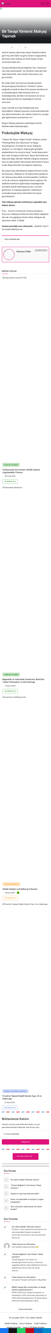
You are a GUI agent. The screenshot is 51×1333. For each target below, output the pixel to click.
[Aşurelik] (6, 3)
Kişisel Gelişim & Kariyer (15, 1091)
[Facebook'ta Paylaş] (4, 1330)
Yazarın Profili (41, 250)
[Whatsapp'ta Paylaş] (21, 1330)
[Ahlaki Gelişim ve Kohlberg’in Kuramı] (25, 788)
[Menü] (47, 4)
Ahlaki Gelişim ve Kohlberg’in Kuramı (19, 889)
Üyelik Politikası (40, 1324)
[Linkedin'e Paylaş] (38, 1330)
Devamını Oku (10, 481)
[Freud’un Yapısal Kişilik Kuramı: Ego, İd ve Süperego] (25, 995)
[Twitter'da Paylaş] (13, 1330)
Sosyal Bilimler (11, 884)
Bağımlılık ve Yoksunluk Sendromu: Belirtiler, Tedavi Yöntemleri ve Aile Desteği (23, 680)
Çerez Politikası (25, 1324)
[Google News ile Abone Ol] (37, 47)
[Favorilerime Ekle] (4, 47)
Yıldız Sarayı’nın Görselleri (24, 1244)
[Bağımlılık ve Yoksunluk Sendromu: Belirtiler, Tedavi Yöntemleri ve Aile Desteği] (25, 578)
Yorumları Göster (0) (24, 1156)
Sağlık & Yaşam (11, 674)
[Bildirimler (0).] (43, 4)
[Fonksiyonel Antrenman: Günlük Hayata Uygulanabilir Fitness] (25, 368)
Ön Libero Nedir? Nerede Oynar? (25, 1180)
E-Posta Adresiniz (11, 1134)
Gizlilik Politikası (11, 1324)
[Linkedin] (17, 255)
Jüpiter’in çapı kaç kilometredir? (25, 1194)
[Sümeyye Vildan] (8, 255)
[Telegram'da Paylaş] (46, 1330)
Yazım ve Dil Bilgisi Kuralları (33, 1327)
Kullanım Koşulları (14, 1327)
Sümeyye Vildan (23, 251)
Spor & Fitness (11, 465)
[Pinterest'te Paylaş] (30, 1330)
